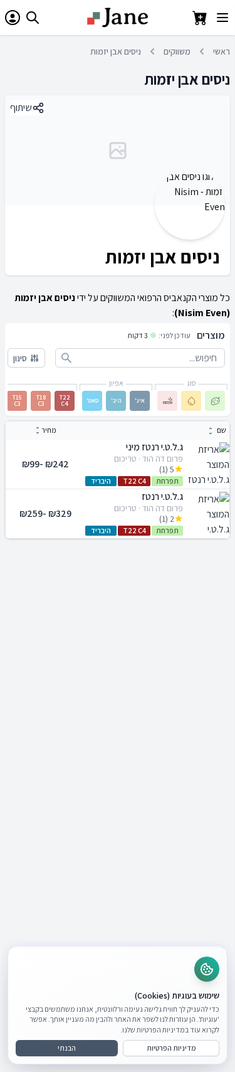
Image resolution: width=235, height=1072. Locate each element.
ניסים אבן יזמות (115, 51)
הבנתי (67, 1048)
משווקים (177, 51)
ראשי (221, 51)
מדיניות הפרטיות (171, 1048)
